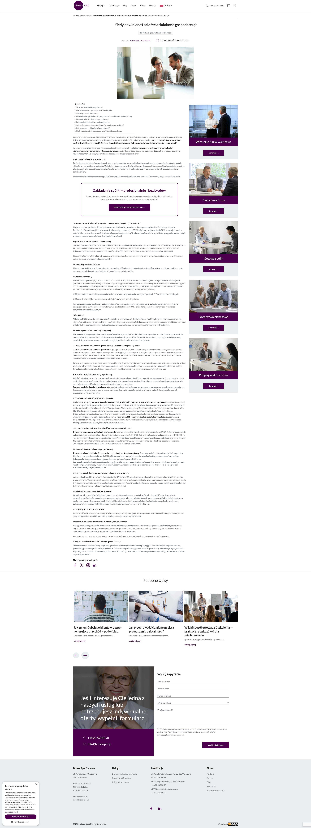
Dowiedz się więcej (11, 812)
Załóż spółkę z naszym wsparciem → (129, 207)
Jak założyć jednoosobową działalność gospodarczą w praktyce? (100, 125)
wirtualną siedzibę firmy (171, 363)
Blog (125, 5)
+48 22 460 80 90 (217, 5)
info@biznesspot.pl (99, 744)
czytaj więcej (79, 641)
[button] (20, 822)
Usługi (100, 5)
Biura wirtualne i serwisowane (124, 774)
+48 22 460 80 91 (158, 777)
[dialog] (20, 804)
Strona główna (79, 15)
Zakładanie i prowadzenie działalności (109, 15)
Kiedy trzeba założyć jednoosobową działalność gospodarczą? (99, 131)
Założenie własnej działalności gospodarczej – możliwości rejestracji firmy (104, 116)
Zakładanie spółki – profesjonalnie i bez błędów (94, 110)
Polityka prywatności (216, 790)
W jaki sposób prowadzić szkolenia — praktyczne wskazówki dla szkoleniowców (208, 631)
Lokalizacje (114, 5)
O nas (133, 5)
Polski (167, 5)
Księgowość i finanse (120, 782)
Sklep (142, 5)
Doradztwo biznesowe (121, 778)
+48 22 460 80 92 (158, 785)
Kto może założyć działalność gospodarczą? (92, 119)
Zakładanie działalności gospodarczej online (92, 122)
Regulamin (211, 786)
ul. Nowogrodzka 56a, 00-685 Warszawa (168, 781)
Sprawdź (212, 153)
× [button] (36, 784)
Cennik (210, 778)
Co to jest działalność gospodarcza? (89, 107)
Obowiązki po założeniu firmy (87, 113)
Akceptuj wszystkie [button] (20, 817)
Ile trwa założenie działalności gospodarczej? (93, 128)
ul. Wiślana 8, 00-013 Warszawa (164, 789)
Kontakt (152, 5)
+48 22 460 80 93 (158, 792)
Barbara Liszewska (140, 40)
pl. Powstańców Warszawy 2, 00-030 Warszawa (171, 774)
